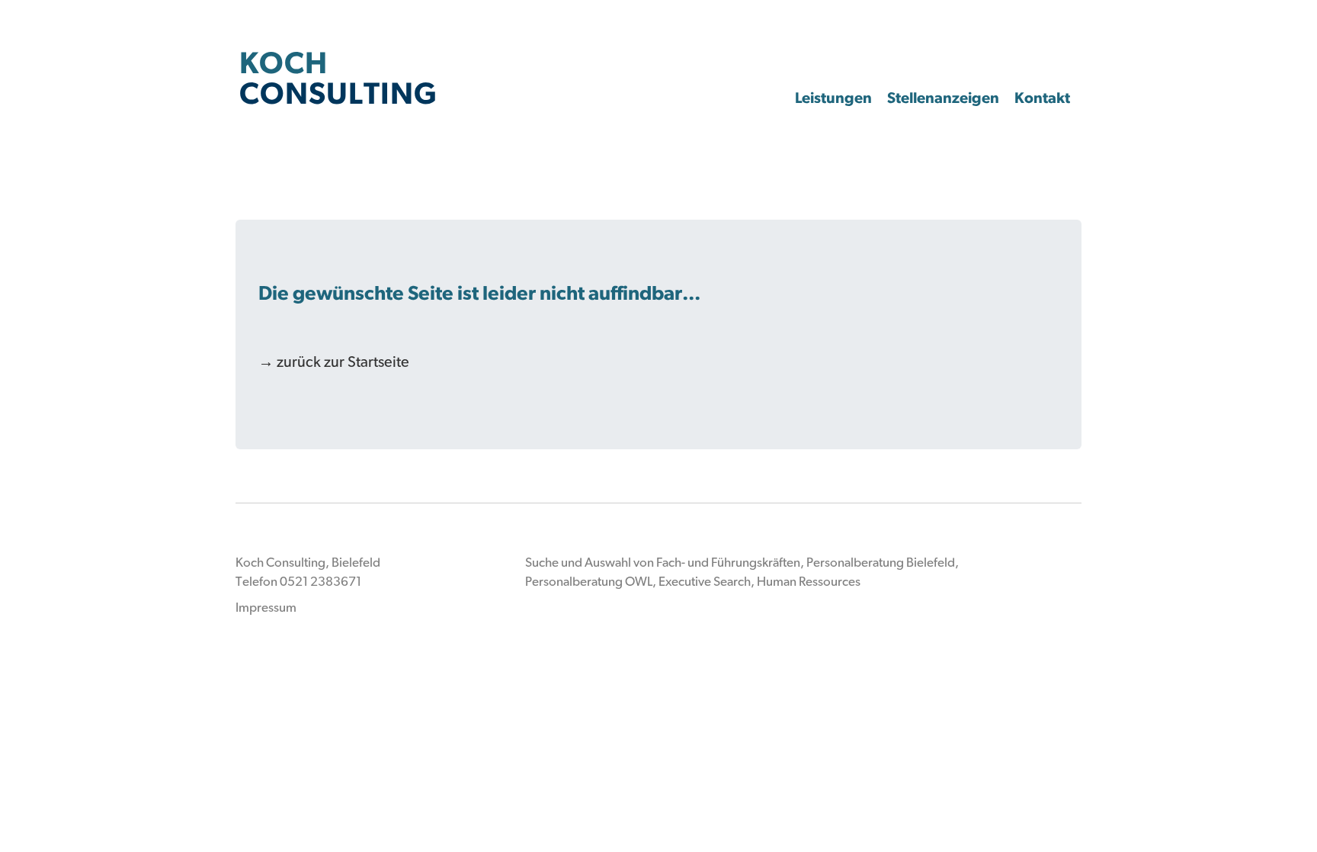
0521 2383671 (320, 581)
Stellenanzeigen (943, 97)
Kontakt (1042, 97)
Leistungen (833, 97)
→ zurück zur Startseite (333, 361)
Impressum (266, 607)
